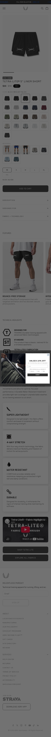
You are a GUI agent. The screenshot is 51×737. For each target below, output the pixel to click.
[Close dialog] (48, 355)
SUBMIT (38, 375)
